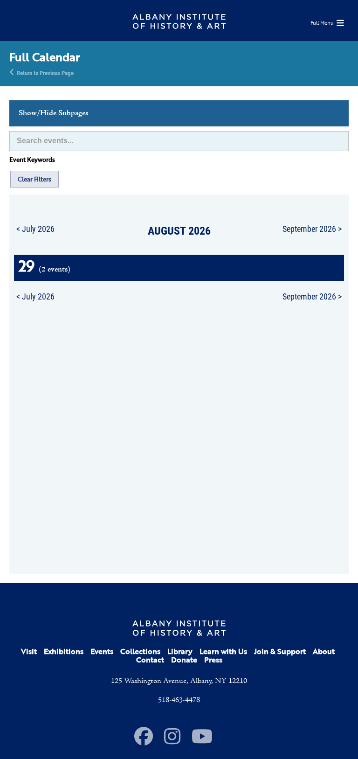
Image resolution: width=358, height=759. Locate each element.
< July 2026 (35, 228)
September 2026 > (312, 228)
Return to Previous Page (45, 72)
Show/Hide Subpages (53, 113)
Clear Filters (34, 179)
